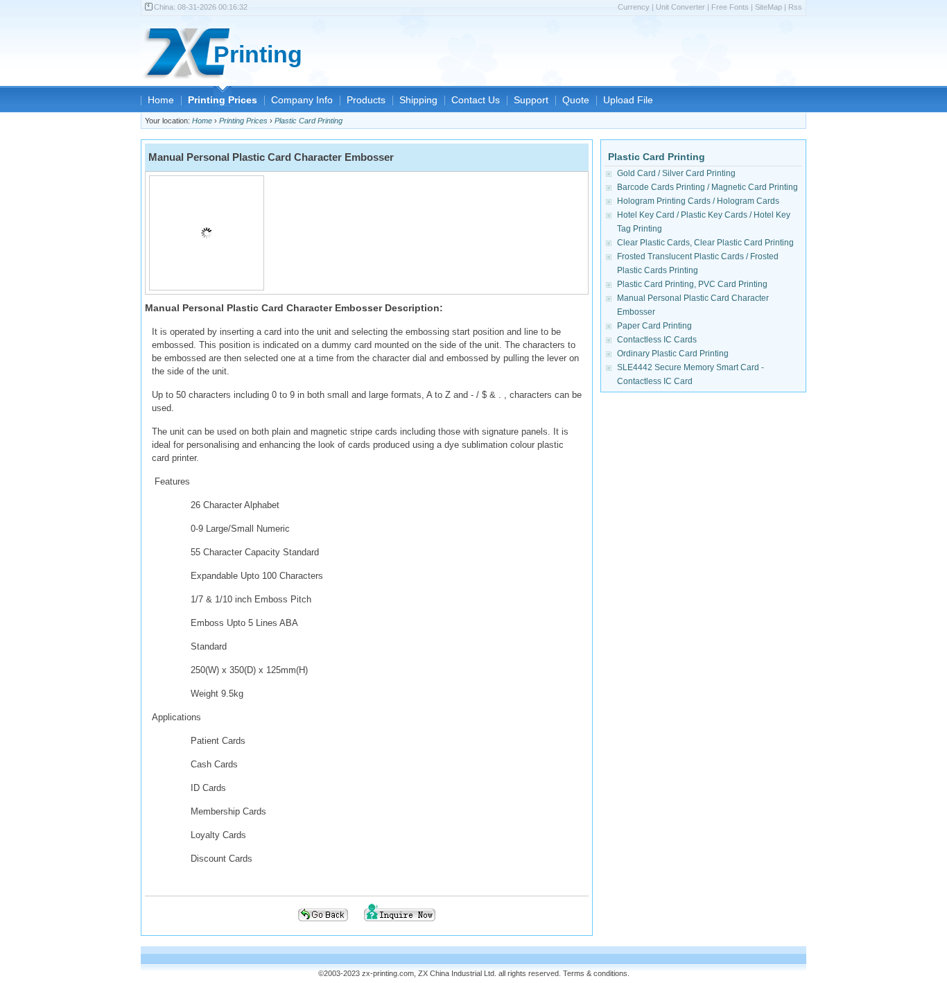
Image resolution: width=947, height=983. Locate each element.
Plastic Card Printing (308, 120)
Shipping (418, 99)
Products (366, 99)
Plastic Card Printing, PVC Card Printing (692, 284)
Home (161, 99)
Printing (258, 54)
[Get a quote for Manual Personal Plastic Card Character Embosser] (399, 925)
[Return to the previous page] (323, 925)
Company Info (302, 99)
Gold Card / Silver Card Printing (676, 173)
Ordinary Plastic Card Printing (673, 353)
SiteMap (768, 7)
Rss (795, 7)
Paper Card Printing (654, 326)
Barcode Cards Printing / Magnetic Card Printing (707, 187)
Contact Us (475, 99)
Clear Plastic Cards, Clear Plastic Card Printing (705, 242)
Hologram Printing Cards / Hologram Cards (698, 201)
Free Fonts (730, 7)
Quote (575, 99)
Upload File (628, 99)
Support (531, 99)
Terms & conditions (595, 973)
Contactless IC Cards (657, 340)
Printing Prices (222, 99)
